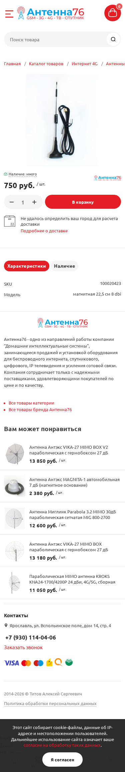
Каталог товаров (46, 63)
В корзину (83, 202)
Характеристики (26, 266)
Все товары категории (31, 402)
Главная (12, 63)
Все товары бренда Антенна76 (40, 409)
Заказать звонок (23, 647)
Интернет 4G (85, 63)
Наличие (64, 266)
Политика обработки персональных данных (50, 703)
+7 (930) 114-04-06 (30, 637)
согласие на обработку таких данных (62, 745)
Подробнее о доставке (44, 230)
